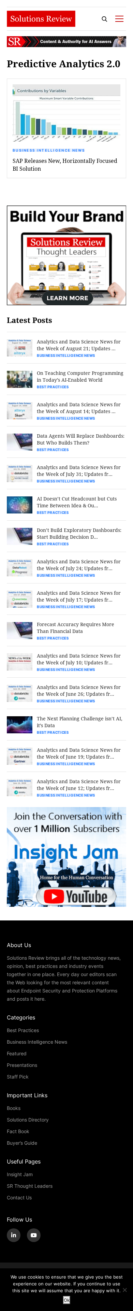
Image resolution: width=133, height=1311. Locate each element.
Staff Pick (18, 1076)
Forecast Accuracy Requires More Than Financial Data (75, 627)
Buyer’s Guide (22, 1143)
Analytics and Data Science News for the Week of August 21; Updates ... (79, 345)
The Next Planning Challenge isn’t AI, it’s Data (79, 722)
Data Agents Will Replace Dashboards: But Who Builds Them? (80, 439)
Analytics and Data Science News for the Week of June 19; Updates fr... (79, 753)
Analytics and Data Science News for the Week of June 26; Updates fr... (79, 690)
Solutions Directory (28, 1119)
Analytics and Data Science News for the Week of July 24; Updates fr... (79, 565)
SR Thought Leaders (30, 1186)
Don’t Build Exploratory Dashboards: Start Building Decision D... (79, 533)
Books (13, 1108)
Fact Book (18, 1131)
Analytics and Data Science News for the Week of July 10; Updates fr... (79, 659)
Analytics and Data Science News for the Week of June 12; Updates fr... (79, 784)
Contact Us (19, 1197)
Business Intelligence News (49, 150)
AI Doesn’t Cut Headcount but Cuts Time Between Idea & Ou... (77, 502)
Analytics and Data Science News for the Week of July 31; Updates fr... (79, 470)
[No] (124, 1289)
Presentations (22, 1065)
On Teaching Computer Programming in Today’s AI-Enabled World (80, 376)
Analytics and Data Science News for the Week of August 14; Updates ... (79, 407)
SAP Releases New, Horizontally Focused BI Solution (65, 164)
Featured (17, 1053)
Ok (67, 1300)
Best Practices (53, 387)
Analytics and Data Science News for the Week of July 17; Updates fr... (79, 596)
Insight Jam (20, 1174)
